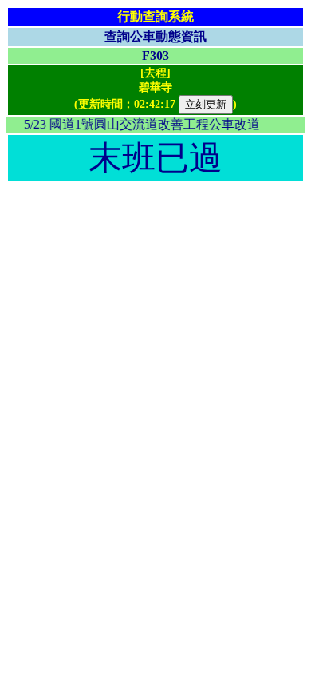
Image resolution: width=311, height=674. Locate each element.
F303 (155, 55)
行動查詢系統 (155, 16)
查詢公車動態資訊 (155, 36)
